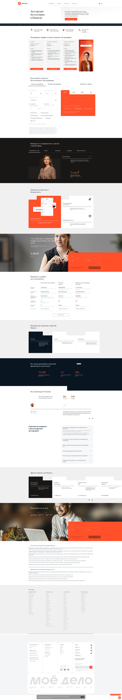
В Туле (64, 600)
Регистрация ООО (47, 649)
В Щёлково (65, 620)
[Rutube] (91, 653)
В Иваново (30, 609)
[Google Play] (61, 669)
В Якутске (47, 607)
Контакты (61, 649)
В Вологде (65, 603)
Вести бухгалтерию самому (34, 644)
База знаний (46, 656)
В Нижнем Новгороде (84, 593)
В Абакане (47, 622)
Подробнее (47, 495)
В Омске (30, 600)
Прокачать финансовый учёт (34, 657)
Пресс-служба (62, 652)
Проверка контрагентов (48, 653)
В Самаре (65, 596)
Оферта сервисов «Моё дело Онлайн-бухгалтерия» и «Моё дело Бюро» (33, 688)
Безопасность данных (85, 687)
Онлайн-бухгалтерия (32, 646)
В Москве (30, 593)
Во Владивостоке (48, 600)
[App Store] (64, 669)
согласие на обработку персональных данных (72, 111)
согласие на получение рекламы (70, 112)
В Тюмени (47, 594)
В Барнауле (30, 601)
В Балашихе (83, 606)
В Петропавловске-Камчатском (50, 626)
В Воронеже (65, 594)
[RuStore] (68, 669)
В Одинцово (65, 622)
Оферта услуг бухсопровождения (42, 687)
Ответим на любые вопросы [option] (41, 515)
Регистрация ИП (47, 646)
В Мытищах (83, 607)
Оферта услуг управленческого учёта (60, 687)
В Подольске (65, 613)
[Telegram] (91, 648)
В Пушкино (65, 614)
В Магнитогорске (31, 614)
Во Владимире (48, 602)
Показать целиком (61, 314)
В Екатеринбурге (31, 595)
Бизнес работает (66, 3)
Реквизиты (61, 647)
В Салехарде (65, 628)
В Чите (47, 621)
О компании (62, 644)
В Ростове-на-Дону (84, 594)
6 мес (73, 92)
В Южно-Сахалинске (49, 623)
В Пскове (47, 616)
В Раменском (65, 615)
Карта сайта (91, 687)
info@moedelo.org (77, 655)
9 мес (82, 92)
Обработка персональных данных (70, 687)
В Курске (30, 606)
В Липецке (47, 601)
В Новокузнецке (31, 613)
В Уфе (64, 595)
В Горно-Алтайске (66, 626)
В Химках (65, 606)
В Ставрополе (31, 602)
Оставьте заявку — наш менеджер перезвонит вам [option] (33, 515)
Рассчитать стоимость (86, 45)
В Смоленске (30, 608)
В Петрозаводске (48, 615)
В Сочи (47, 593)
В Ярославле (83, 601)
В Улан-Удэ (47, 620)
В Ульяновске (65, 601)
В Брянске (65, 602)
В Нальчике (47, 613)
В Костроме (65, 609)
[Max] (91, 645)
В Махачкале (83, 602)
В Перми (82, 595)
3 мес (65, 92)
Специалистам (74, 3)
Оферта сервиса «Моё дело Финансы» (51, 687)
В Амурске (65, 629)
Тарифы (31, 647)
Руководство (61, 650)
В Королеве (65, 607)
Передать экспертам (33, 650)
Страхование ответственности (78, 687)
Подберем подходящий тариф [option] (49, 515)
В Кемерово (82, 600)
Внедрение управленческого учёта (34, 659)
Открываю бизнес (51, 3)
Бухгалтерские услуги (33, 653)
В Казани (65, 593)
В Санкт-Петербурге (31, 594)
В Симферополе (31, 607)
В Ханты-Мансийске (84, 603)
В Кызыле (65, 627)
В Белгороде (48, 603)
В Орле (47, 614)
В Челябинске (83, 596)
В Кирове (47, 595)
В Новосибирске (31, 596)
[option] (37, 31)
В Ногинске (65, 621)
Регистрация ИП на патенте (48, 647)
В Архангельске (48, 608)
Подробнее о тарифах (86, 84)
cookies (46, 696)
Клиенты (61, 653)
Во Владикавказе (48, 609)
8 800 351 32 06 (77, 652)
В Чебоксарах (48, 596)
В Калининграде (48, 606)
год (91, 92)
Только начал (59, 3)
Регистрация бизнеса (48, 644)
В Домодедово (83, 608)
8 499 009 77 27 (77, 647)
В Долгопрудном (66, 623)
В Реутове (65, 616)
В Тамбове (65, 608)
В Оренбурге (30, 603)
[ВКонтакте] (91, 650)
